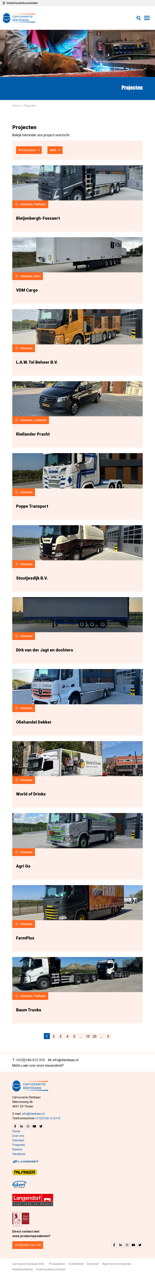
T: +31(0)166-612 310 (28, 1060)
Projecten (18, 1145)
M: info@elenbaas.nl (63, 1060)
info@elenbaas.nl (33, 1114)
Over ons (18, 1136)
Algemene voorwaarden (116, 1263)
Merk (53, 150)
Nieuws (17, 1149)
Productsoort (28, 150)
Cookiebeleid (75, 1263)
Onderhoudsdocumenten (22, 3)
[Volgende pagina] (108, 1036)
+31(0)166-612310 (47, 1118)
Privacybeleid (57, 1263)
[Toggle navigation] (147, 17)
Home (16, 105)
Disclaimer (93, 1263)
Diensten (18, 1140)
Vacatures (19, 1154)
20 (94, 1036)
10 (88, 1036)
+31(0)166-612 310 (28, 1245)
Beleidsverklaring (22, 1269)
